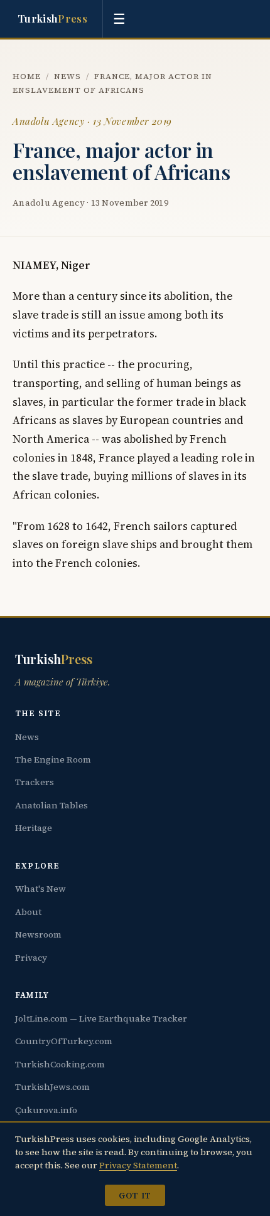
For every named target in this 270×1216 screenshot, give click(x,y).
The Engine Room (53, 759)
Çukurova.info (46, 1110)
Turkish (52, 18)
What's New (40, 888)
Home (27, 76)
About (28, 912)
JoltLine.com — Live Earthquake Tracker (101, 1018)
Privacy (31, 957)
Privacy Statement (138, 1165)
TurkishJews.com (52, 1087)
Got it (135, 1195)
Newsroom (38, 934)
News (67, 76)
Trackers (34, 782)
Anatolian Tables (51, 805)
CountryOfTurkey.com (63, 1041)
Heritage (33, 828)
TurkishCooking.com (60, 1064)
